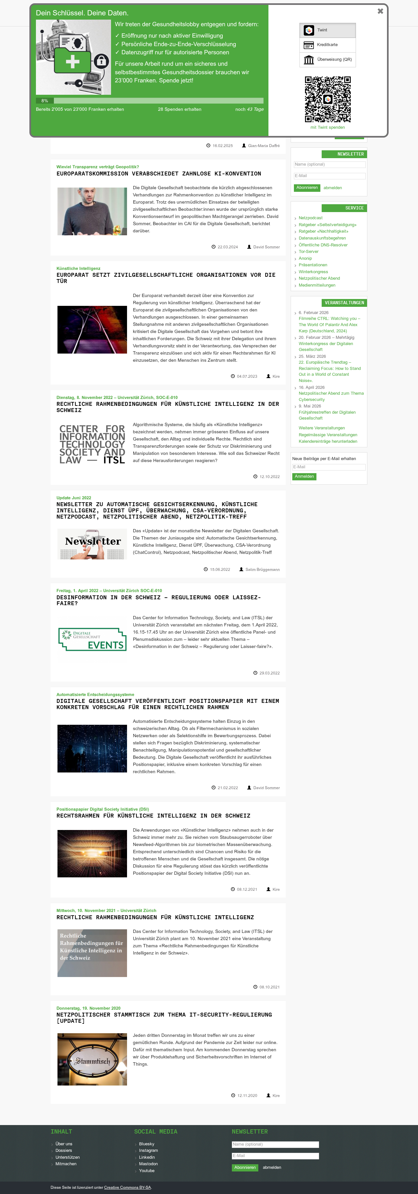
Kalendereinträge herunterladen (328, 442)
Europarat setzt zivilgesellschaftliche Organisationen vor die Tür (166, 278)
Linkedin (147, 1158)
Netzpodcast (311, 218)
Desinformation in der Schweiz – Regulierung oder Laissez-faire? (158, 600)
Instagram (148, 1151)
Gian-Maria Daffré (264, 146)
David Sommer (266, 247)
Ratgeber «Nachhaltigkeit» (323, 232)
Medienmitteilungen (317, 286)
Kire (276, 377)
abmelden (333, 188)
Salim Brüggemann (263, 570)
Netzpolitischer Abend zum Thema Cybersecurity (331, 397)
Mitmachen (66, 1164)
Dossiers (64, 1151)
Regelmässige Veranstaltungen (328, 435)
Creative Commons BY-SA (127, 1188)
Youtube (146, 1171)
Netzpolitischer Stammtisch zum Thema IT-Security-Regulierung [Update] (164, 1017)
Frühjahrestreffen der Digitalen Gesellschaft (327, 416)
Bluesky (146, 1144)
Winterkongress (313, 272)
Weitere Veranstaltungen (322, 428)
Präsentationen (313, 265)
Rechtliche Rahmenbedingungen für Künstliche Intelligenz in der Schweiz (167, 407)
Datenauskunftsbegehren (322, 238)
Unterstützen (68, 1158)
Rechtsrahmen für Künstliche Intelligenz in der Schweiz (153, 815)
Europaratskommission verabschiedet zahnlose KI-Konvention (158, 173)
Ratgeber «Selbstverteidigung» (328, 225)
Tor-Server (308, 252)
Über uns (64, 1144)
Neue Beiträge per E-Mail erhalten (324, 459)
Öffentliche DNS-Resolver (323, 245)
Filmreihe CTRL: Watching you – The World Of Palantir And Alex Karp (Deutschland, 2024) (329, 325)
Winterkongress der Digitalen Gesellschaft (326, 347)
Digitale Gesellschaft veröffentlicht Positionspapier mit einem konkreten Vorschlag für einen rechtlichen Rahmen (167, 704)
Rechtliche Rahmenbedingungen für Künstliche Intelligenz (155, 917)
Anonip (305, 259)
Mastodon (148, 1164)
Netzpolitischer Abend (319, 279)
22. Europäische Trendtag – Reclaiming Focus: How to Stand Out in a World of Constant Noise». (330, 372)
